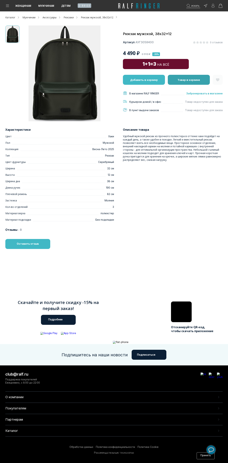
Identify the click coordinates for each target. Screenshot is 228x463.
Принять (205, 455)
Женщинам (23, 5)
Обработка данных (81, 446)
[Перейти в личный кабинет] (213, 6)
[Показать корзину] (220, 6)
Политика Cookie (148, 446)
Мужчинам (46, 5)
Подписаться (146, 354)
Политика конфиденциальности (115, 446)
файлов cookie (82, 455)
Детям (66, 5)
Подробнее (55, 320)
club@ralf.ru (16, 374)
